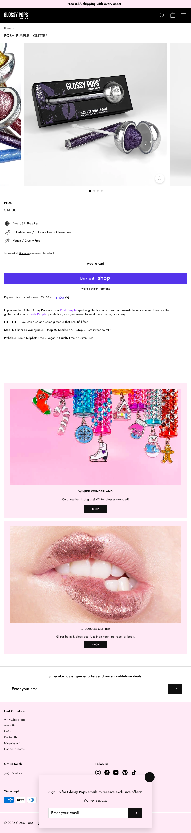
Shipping (24, 253)
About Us (9, 725)
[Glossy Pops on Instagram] (98, 772)
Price (8, 203)
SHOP (95, 509)
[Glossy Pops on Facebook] (107, 772)
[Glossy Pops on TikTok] (134, 772)
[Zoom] (159, 178)
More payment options (95, 289)
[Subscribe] (136, 813)
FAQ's (7, 731)
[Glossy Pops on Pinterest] (125, 772)
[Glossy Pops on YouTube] (116, 772)
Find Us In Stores (14, 749)
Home (7, 28)
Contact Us (10, 737)
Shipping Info (12, 743)
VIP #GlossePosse (15, 720)
